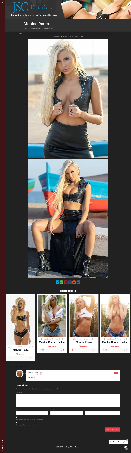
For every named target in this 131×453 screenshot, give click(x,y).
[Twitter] (2, 440)
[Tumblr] (2, 450)
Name (18, 410)
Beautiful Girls (35, 28)
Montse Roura (21, 349)
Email (52, 410)
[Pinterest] (2, 445)
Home (25, 28)
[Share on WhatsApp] (61, 282)
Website (87, 410)
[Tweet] (57, 282)
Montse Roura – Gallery (52, 342)
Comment (19, 392)
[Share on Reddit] (74, 282)
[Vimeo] (2, 443)
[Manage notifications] (126, 448)
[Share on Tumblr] (70, 282)
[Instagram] (2, 448)
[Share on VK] (78, 282)
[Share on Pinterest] (66, 282)
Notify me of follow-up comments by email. (29, 419)
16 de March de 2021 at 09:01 (35, 375)
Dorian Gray (66, 37)
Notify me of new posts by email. (26, 425)
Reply (116, 373)
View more (20, 354)
